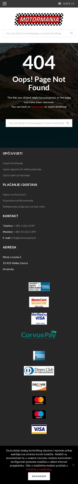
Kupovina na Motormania (18, 200)
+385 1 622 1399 (24, 225)
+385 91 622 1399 (25, 231)
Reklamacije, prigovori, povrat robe (24, 206)
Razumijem (39, 476)
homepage (37, 106)
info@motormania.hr (24, 237)
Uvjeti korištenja (13, 163)
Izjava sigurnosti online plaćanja (22, 169)
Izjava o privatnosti (14, 194)
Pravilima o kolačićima (38, 469)
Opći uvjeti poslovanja (16, 175)
